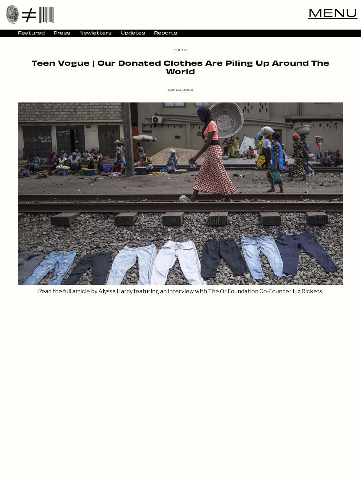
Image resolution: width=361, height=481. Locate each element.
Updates (133, 33)
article (81, 291)
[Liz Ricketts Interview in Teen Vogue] (180, 283)
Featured (31, 33)
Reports (165, 33)
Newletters (95, 33)
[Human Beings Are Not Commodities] (30, 14)
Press (62, 33)
